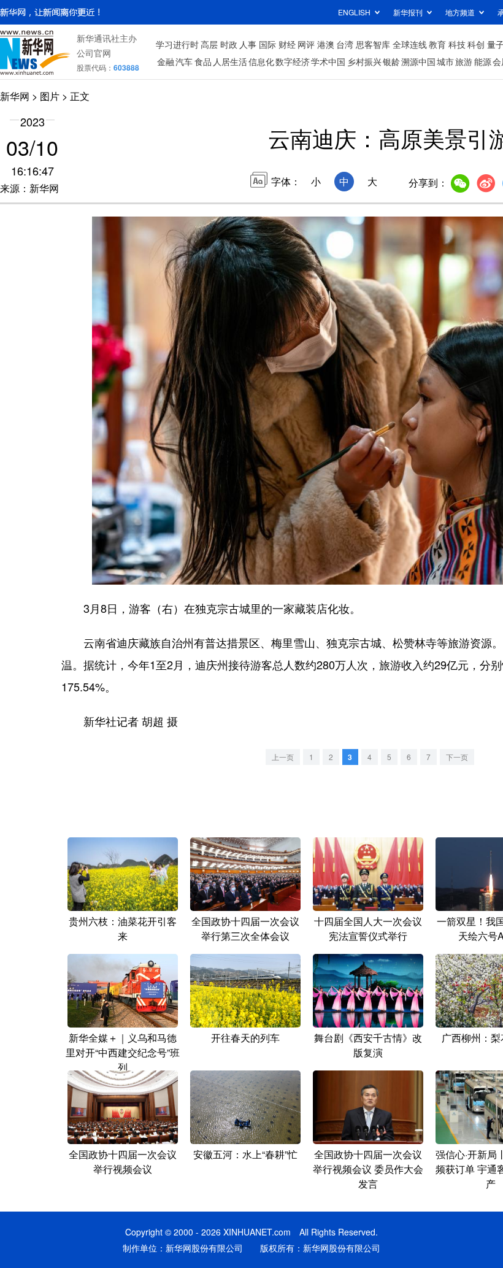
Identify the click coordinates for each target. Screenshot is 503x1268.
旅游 (463, 61)
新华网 (14, 96)
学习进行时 (177, 44)
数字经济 (292, 61)
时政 (228, 44)
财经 (287, 44)
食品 (203, 61)
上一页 (283, 756)
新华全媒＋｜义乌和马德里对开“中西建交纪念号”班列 (123, 1052)
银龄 (391, 61)
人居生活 (230, 61)
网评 (306, 44)
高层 (209, 44)
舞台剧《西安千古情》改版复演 (368, 1045)
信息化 (261, 61)
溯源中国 (418, 61)
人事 (247, 44)
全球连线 (410, 44)
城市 (445, 61)
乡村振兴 (364, 61)
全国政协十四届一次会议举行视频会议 (123, 1161)
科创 (476, 44)
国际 (267, 44)
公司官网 (94, 53)
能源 (482, 61)
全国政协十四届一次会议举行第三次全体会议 (245, 928)
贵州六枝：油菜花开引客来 (123, 928)
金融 (165, 61)
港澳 (325, 44)
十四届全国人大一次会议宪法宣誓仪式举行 (368, 928)
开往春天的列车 (245, 1038)
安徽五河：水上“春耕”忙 (245, 1154)
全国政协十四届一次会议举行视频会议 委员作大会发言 (368, 1169)
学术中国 (328, 61)
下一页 (457, 756)
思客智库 (373, 44)
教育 (437, 44)
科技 (457, 44)
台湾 (344, 44)
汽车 (184, 61)
